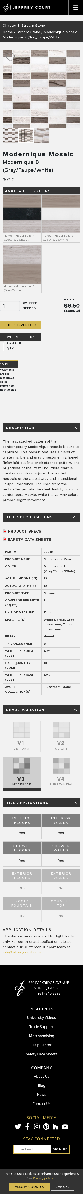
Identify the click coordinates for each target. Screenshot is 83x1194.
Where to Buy (21, 337)
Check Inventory (20, 325)
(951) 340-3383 (49, 993)
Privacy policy (43, 1178)
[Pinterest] (46, 1126)
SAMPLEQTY (13, 346)
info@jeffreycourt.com (22, 952)
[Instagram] (36, 1126)
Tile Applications (27, 803)
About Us (41, 1076)
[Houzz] (55, 1126)
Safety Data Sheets (29, 539)
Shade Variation (25, 710)
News (41, 1094)
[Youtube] (65, 1127)
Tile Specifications (29, 517)
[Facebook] (27, 1126)
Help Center (42, 1044)
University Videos (41, 1017)
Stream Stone (28, 32)
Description (20, 427)
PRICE (69, 299)
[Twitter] (18, 1126)
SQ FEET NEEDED (30, 305)
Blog (41, 1085)
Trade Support (41, 1026)
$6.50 (72, 305)
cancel (62, 1186)
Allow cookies (29, 1186)
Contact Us (41, 1103)
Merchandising (41, 1035)
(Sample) (72, 310)
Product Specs (24, 531)
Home (8, 32)
